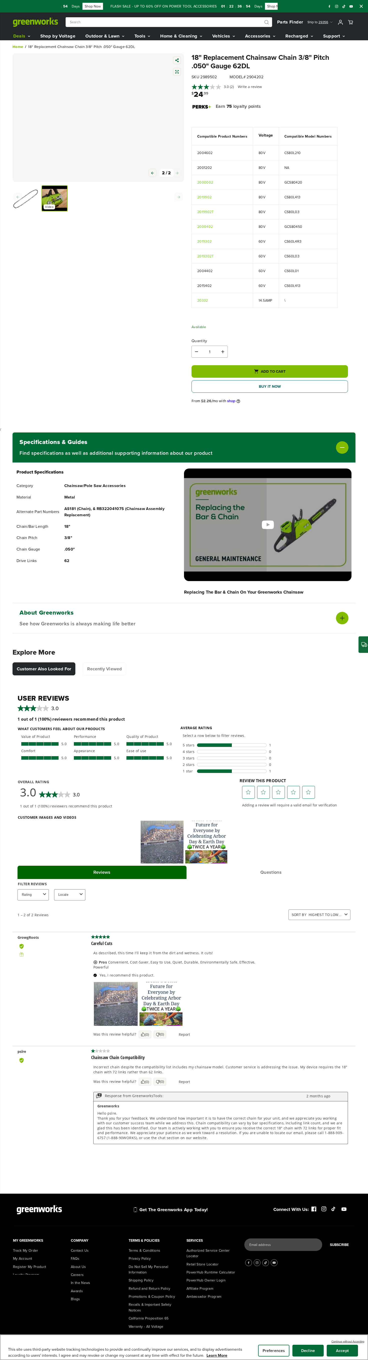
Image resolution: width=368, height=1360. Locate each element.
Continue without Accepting (347, 1341)
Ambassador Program (204, 1279)
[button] (177, 216)
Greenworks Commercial (91, 1290)
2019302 (204, 241)
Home (18, 47)
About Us (78, 1249)
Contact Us (80, 1233)
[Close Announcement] (361, 6)
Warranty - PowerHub (146, 1317)
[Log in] (340, 22)
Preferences (274, 1350)
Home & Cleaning (179, 36)
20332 (202, 300)
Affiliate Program (200, 1271)
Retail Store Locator (203, 1247)
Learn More (217, 1355)
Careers (77, 1257)
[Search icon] (266, 22)
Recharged (297, 36)
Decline (308, 1350)
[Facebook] (329, 6)
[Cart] (350, 22)
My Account (22, 1241)
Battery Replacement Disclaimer (155, 1325)
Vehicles (222, 36)
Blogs (75, 1282)
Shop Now (77, 6)
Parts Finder (290, 22)
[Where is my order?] (363, 644)
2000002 (205, 182)
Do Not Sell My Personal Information (148, 1252)
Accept (342, 1350)
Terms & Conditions (144, 1233)
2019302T (205, 256)
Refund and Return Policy (149, 1271)
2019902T (205, 211)
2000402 (205, 226)
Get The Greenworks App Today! (173, 1193)
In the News (80, 1266)
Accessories (258, 36)
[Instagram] (337, 6)
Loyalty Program (26, 1257)
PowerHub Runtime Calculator (211, 1255)
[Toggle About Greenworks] (241, 618)
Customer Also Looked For (44, 669)
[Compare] (177, 72)
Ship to (317, 22)
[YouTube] (351, 6)
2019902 (204, 197)
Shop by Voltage (57, 36)
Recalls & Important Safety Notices (150, 1290)
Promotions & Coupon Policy (152, 1279)
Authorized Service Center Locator (208, 1236)
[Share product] (177, 60)
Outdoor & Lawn (103, 36)
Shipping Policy (141, 1263)
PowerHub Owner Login (206, 1263)
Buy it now (270, 386)
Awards (77, 1274)
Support (332, 36)
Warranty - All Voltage (146, 1309)
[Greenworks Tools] (35, 22)
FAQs (75, 1241)
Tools (140, 36)
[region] (184, 1347)
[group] (26, 241)
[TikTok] (344, 6)
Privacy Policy (140, 1241)
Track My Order (25, 1233)
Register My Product (29, 1249)
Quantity (199, 340)
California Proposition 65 (149, 1301)
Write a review (250, 86)
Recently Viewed (104, 669)
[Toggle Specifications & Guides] (280, 447)
